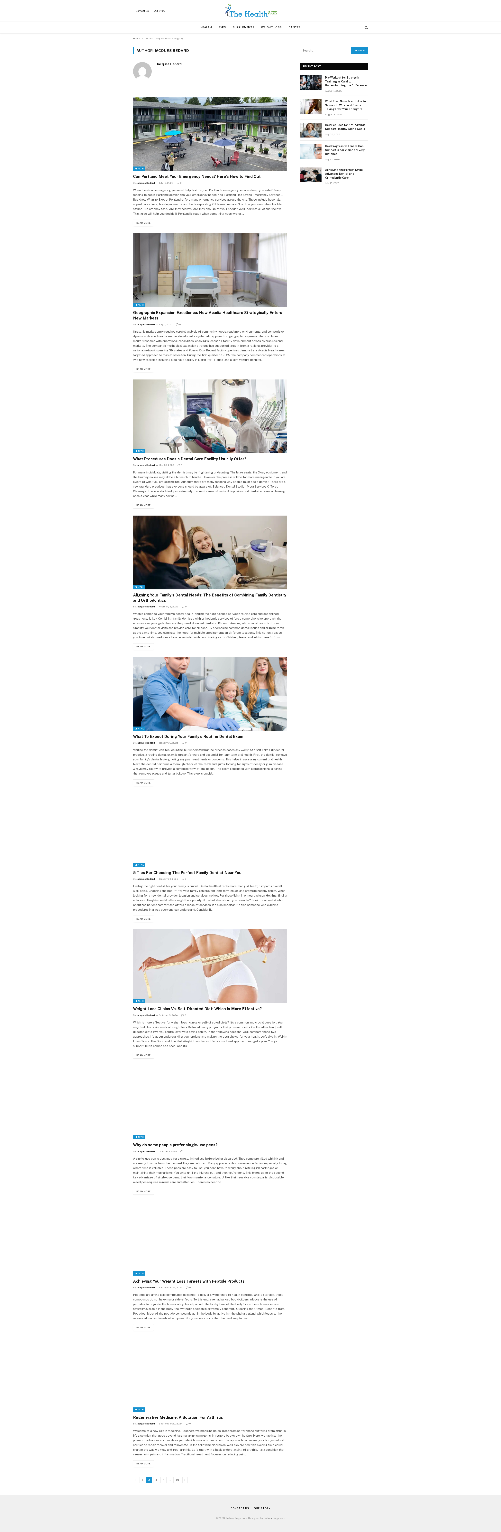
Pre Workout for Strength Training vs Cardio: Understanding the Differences (346, 81)
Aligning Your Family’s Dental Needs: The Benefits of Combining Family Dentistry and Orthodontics (209, 598)
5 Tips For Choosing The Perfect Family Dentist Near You (187, 872)
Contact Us (142, 10)
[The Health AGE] (250, 10)
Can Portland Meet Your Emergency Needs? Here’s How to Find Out (197, 176)
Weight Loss (271, 27)
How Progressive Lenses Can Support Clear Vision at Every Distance (345, 150)
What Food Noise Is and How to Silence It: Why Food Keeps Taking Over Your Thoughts (345, 105)
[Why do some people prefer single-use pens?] (210, 1102)
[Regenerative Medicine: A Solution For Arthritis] (210, 1375)
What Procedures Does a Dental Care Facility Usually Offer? (189, 459)
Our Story (159, 10)
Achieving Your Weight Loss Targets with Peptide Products (189, 1281)
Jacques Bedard (169, 64)
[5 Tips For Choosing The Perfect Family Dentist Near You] (210, 830)
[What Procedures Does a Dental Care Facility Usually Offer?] (210, 416)
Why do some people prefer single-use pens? (175, 1145)
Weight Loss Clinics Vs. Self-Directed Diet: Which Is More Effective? (197, 1008)
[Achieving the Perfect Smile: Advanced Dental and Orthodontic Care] (311, 174)
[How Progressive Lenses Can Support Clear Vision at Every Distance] (311, 151)
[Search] (366, 27)
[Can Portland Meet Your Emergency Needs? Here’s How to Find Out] (210, 134)
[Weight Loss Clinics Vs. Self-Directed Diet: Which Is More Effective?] (210, 966)
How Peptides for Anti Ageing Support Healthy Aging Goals (345, 126)
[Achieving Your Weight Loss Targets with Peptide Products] (210, 1239)
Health (206, 27)
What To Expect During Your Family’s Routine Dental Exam (188, 736)
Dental (139, 587)
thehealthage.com (274, 1518)
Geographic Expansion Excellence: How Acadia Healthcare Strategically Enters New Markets (207, 315)
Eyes (222, 27)
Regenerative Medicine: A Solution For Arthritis (178, 1417)
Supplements (244, 27)
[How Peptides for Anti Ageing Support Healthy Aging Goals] (311, 130)
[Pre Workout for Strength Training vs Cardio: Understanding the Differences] (311, 82)
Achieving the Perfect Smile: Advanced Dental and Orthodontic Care (344, 173)
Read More (143, 223)
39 (177, 1479)
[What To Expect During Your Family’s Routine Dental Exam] (210, 694)
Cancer (294, 27)
